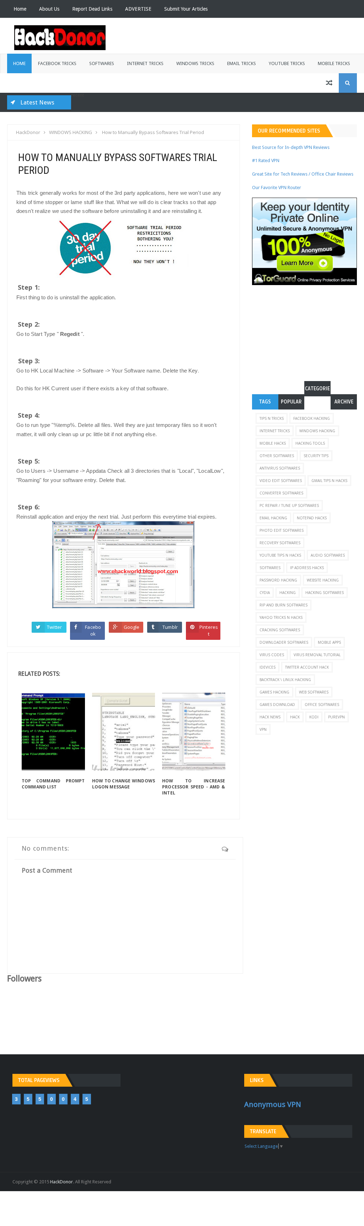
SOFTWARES (269, 567)
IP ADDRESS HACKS (307, 567)
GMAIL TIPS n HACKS (329, 480)
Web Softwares (313, 692)
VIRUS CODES (271, 654)
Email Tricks (241, 63)
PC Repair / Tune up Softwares (289, 505)
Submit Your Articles (186, 9)
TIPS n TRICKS (271, 418)
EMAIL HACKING (273, 517)
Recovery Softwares (279, 542)
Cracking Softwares (279, 629)
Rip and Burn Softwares (283, 605)
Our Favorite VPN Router (276, 187)
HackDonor (61, 1181)
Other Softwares (276, 455)
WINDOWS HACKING (317, 430)
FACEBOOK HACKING (311, 418)
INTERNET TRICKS (274, 430)
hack (295, 716)
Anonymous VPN (272, 1104)
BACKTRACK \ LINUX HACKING (285, 679)
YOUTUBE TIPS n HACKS (280, 555)
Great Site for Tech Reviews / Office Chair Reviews (302, 174)
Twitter (54, 627)
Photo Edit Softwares (281, 530)
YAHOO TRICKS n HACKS (281, 617)
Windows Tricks (195, 63)
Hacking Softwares (324, 592)
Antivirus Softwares (279, 468)
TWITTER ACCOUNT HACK (307, 667)
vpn (263, 729)
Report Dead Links (92, 9)
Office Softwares (322, 704)
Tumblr (170, 627)
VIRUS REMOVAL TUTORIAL (317, 654)
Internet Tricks (145, 63)
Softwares (101, 63)
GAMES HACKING (274, 692)
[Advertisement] (308, 329)
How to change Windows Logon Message (123, 784)
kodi (313, 716)
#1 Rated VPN (265, 160)
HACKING (287, 592)
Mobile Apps (329, 642)
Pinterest (208, 630)
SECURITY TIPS (316, 455)
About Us (49, 9)
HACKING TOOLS (310, 443)
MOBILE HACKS (272, 443)
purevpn (336, 716)
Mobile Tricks (334, 63)
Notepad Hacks (312, 517)
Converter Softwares (281, 493)
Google (132, 627)
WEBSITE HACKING (323, 580)
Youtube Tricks (287, 63)
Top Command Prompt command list (53, 784)
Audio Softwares (328, 555)
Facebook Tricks (57, 63)
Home (20, 9)
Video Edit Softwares (280, 480)
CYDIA (264, 592)
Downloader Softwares (283, 642)
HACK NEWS (269, 716)
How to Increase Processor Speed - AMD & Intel (193, 787)
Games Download (277, 704)
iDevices (267, 667)
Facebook (93, 630)
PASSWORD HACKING (278, 580)
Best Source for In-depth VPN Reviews (291, 147)
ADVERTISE (138, 9)
